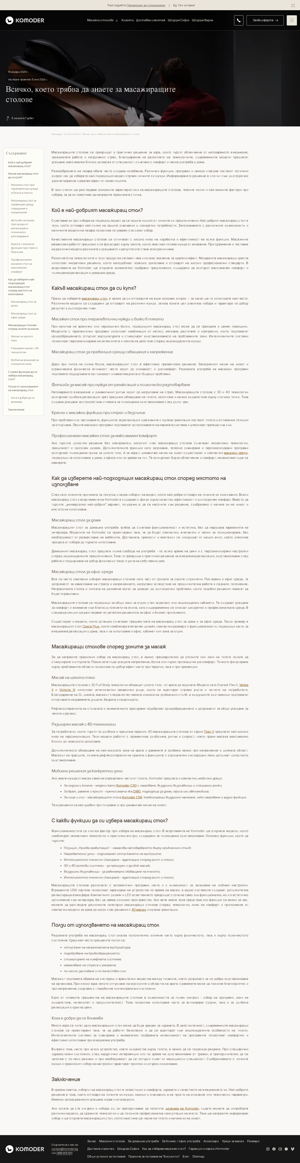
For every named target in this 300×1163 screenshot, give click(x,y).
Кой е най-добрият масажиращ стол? (20, 164)
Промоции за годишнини (146, 5)
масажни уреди (235, 453)
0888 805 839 (64, 1153)
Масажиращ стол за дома (23, 304)
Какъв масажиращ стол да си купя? (23, 175)
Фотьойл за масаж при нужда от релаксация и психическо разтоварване (22, 228)
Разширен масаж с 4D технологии (25, 350)
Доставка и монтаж (151, 20)
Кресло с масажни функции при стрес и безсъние (24, 248)
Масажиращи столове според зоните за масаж (23, 327)
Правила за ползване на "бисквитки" (154, 1156)
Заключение (16, 410)
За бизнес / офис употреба (181, 1141)
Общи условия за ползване (106, 1156)
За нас (91, 1141)
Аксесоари (211, 1141)
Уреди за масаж (233, 1141)
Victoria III (67, 690)
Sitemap (198, 1156)
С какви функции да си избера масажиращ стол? (22, 375)
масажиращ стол (94, 298)
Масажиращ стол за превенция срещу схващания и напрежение (23, 206)
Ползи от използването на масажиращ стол (23, 388)
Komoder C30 (126, 785)
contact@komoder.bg (65, 1149)
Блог (186, 1156)
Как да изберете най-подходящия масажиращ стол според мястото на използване (21, 287)
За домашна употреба (143, 1141)
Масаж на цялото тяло (22, 338)
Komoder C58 (132, 797)
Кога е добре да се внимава (22, 400)
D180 (137, 791)
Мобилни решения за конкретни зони (25, 362)
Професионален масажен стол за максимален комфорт (21, 266)
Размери (253, 1141)
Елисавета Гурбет (23, 118)
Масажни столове (112, 1141)
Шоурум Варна (202, 20)
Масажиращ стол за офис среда (23, 315)
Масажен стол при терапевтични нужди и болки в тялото (24, 189)
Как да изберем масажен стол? (164, 1148)
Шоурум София (178, 20)
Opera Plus (91, 626)
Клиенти (127, 20)
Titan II (209, 731)
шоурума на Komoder (182, 1108)
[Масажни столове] (116, 20)
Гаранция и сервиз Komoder (209, 1148)
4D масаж (139, 909)
